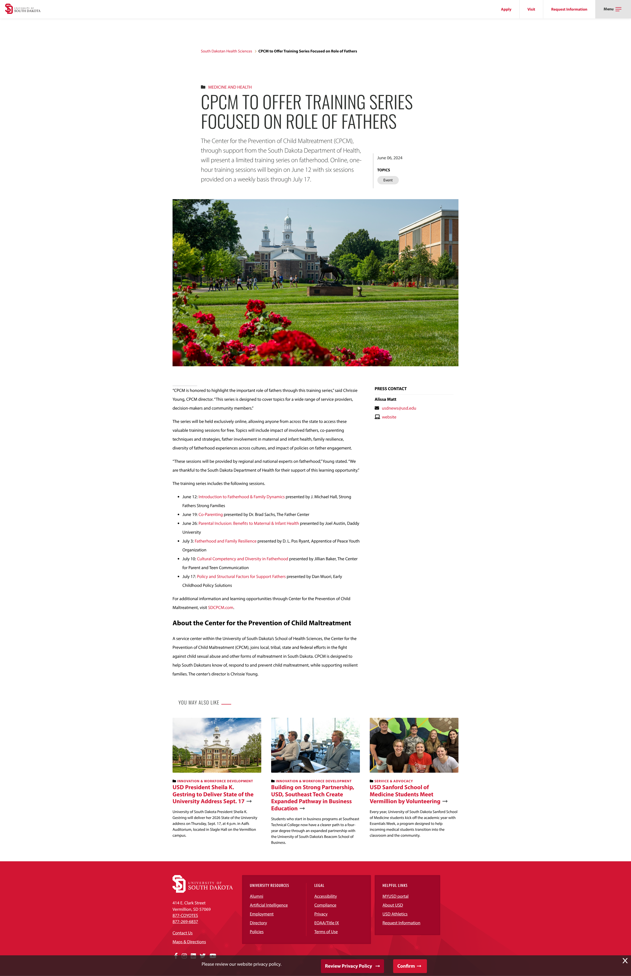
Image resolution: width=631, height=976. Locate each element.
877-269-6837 (185, 921)
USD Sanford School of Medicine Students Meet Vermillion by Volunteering (405, 794)
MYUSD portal (396, 896)
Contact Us (183, 933)
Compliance (325, 905)
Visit (531, 9)
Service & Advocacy (393, 781)
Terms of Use (326, 931)
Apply (506, 9)
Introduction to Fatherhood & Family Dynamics (242, 496)
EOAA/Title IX (326, 923)
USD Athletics (395, 914)
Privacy (321, 914)
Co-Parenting (210, 514)
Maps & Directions (189, 941)
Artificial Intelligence (269, 905)
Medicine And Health (230, 87)
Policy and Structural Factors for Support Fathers (241, 576)
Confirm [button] (406, 966)
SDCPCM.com (220, 607)
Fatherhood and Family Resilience (226, 541)
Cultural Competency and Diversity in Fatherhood (242, 558)
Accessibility (325, 896)
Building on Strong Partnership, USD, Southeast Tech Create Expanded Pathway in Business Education (312, 798)
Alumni (256, 896)
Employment (262, 914)
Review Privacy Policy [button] (348, 966)
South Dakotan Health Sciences (226, 51)
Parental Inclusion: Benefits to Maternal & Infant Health (248, 523)
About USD (393, 905)
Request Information (569, 9)
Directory (258, 923)
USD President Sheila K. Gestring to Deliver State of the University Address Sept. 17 (213, 794)
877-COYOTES (185, 915)
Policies (257, 931)
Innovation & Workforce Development (215, 781)
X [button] (625, 960)
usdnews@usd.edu (399, 408)
